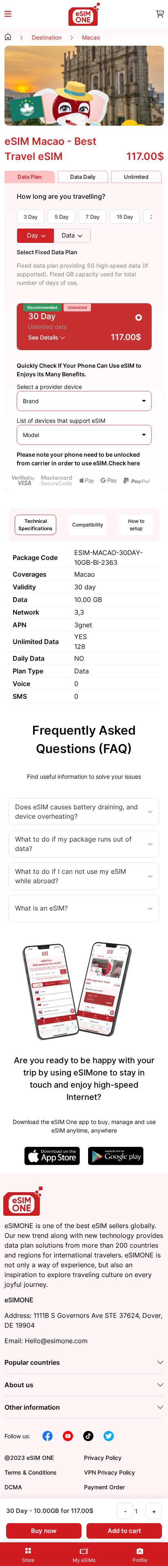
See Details (44, 337)
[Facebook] (47, 1435)
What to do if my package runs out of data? (73, 843)
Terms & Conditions (30, 1472)
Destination (47, 37)
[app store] (52, 1155)
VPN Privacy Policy (109, 1472)
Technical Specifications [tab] (35, 524)
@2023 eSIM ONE (29, 1457)
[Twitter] (109, 1435)
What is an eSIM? (41, 908)
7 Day (92, 216)
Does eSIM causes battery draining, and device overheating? (76, 811)
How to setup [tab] (136, 524)
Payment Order (104, 1487)
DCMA (13, 1487)
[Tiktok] (88, 1435)
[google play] (116, 1155)
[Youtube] (68, 1435)
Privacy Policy (103, 1457)
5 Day (62, 216)
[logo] (24, 1200)
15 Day (125, 216)
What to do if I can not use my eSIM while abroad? (70, 875)
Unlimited (136, 176)
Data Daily (82, 176)
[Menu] (12, 14)
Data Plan (30, 176)
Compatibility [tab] (87, 525)
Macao (91, 37)
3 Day (31, 216)
